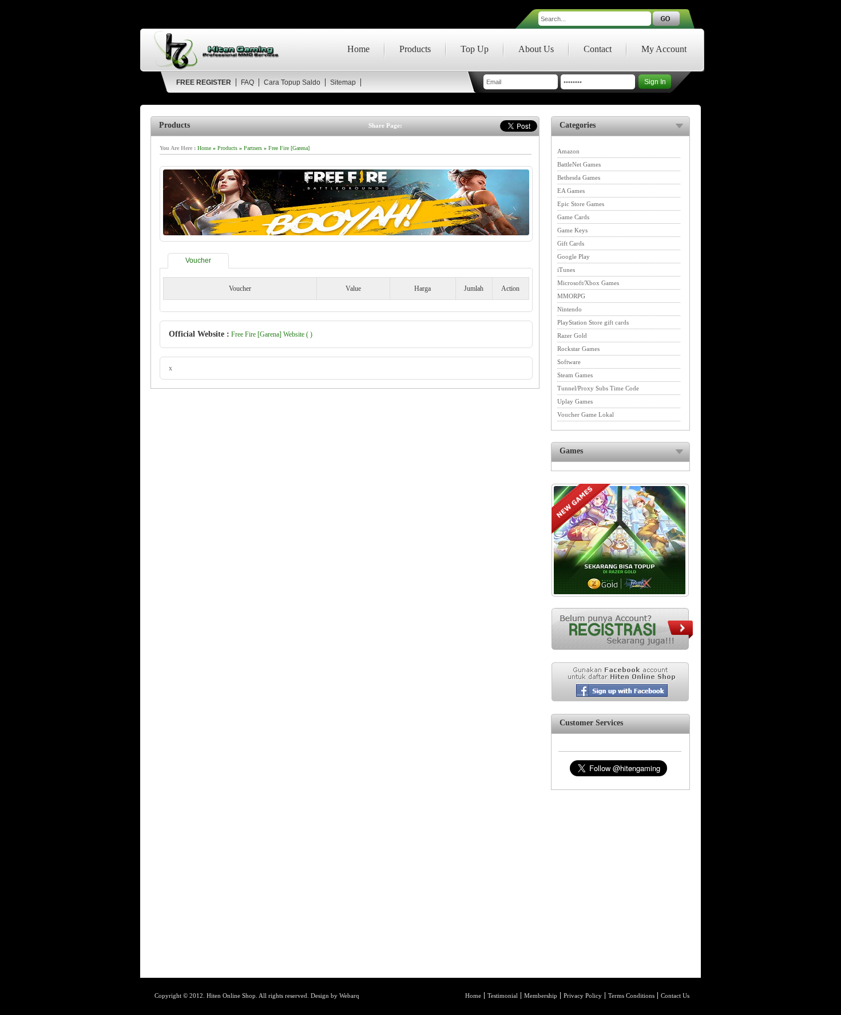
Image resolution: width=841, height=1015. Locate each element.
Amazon (568, 151)
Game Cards (573, 217)
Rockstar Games (578, 348)
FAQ (247, 82)
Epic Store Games (580, 203)
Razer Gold (572, 335)
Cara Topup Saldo (292, 82)
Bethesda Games (578, 177)
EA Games (571, 190)
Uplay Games (575, 401)
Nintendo (569, 309)
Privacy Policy (583, 995)
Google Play (573, 256)
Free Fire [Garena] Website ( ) (271, 334)
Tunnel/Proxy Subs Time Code (598, 388)
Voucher (198, 260)
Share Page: (385, 125)
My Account (664, 49)
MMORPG (571, 296)
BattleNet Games (579, 164)
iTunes (566, 269)
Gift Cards (570, 243)
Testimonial (502, 995)
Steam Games (575, 375)
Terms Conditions (631, 995)
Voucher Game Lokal (585, 414)
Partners (253, 148)
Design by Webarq (335, 995)
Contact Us (675, 995)
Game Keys (572, 230)
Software (569, 361)
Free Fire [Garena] (289, 148)
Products (415, 49)
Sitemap (343, 82)
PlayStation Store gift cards (593, 322)
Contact (598, 49)
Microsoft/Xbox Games (588, 282)
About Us (536, 49)
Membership (540, 995)
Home (358, 49)
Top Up (475, 49)
